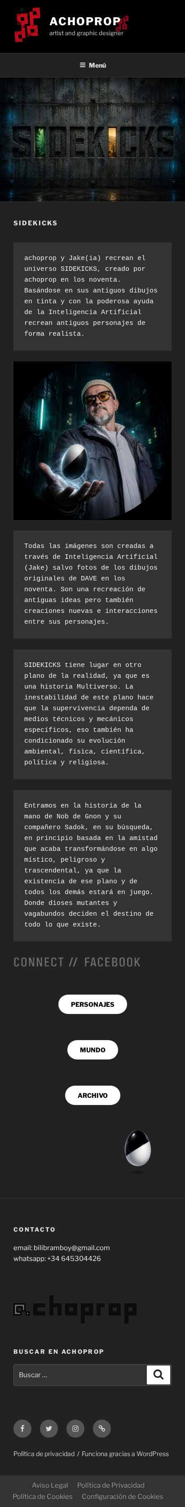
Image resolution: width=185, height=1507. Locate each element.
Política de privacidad (44, 1453)
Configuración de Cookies (122, 1497)
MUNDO (93, 1050)
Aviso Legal (50, 1485)
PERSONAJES (93, 1004)
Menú (97, 65)
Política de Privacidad (111, 1485)
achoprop (85, 21)
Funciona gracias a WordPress (125, 1453)
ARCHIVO (93, 1095)
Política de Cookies (43, 1497)
